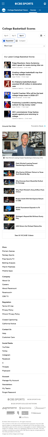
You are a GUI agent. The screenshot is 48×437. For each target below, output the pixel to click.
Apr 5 (14, 36)
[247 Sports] (9, 407)
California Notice (9, 324)
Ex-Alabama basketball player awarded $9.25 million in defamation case (27, 84)
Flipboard (6, 371)
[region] (24, 144)
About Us (6, 280)
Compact (22, 41)
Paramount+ (7, 292)
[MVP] (25, 412)
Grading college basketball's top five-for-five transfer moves (27, 73)
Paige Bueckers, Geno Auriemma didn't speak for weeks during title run (27, 64)
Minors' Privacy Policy (11, 314)
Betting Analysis (8, 263)
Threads (5, 367)
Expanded (9, 41)
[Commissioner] (13, 412)
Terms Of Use (7, 306)
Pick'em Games (8, 251)
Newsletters (7, 384)
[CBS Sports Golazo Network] (24, 403)
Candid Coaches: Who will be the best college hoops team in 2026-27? (27, 94)
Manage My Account (10, 380)
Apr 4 (6, 36)
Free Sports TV (8, 259)
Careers (5, 284)
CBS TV (5, 296)
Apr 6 (21, 36)
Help (4, 333)
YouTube (5, 347)
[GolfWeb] (24, 417)
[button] (3, 3)
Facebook (6, 359)
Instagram (6, 355)
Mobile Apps (7, 271)
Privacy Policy (7, 310)
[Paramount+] (40, 407)
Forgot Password (9, 392)
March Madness (8, 267)
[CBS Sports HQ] (34, 399)
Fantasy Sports (8, 255)
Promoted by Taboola (37, 126)
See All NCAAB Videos (24, 235)
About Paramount (9, 288)
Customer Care (8, 337)
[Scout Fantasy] (36, 413)
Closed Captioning (9, 320)
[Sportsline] (25, 408)
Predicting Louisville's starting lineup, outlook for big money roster (27, 104)
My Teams (6, 388)
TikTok (4, 351)
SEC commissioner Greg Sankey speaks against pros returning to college (25, 114)
